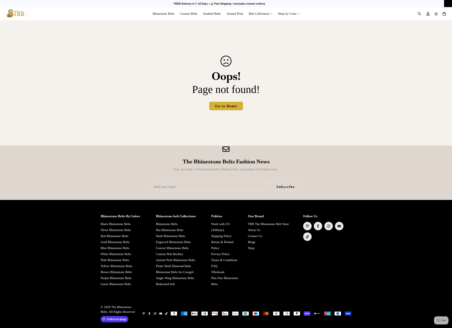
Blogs (251, 242)
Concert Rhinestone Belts (172, 248)
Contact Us (255, 236)
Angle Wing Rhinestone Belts (175, 278)
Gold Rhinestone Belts (115, 242)
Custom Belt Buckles (169, 254)
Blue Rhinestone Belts (115, 248)
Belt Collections (259, 13)
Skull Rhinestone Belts (170, 236)
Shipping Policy (221, 236)
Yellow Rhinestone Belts (116, 266)
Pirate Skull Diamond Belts (173, 266)
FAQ (214, 266)
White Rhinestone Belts (116, 254)
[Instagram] (328, 226)
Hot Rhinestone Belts (169, 230)
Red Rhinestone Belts (114, 236)
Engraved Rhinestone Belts (173, 242)
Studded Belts (212, 13)
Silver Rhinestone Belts (116, 230)
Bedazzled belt (165, 284)
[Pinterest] (307, 226)
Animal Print (235, 13)
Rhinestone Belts (163, 13)
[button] (444, 14)
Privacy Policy (220, 254)
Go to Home (226, 106)
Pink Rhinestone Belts (115, 260)
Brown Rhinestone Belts (116, 272)
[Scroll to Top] (445, 309)
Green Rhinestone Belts (116, 284)
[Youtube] (339, 226)
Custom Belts (188, 13)
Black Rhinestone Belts (116, 224)
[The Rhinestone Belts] (16, 13)
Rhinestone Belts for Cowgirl (175, 272)
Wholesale (218, 272)
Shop (251, 248)
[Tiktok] (307, 236)
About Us (254, 230)
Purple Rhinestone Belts (116, 278)
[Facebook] (318, 226)
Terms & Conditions (224, 260)
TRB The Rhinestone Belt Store (268, 224)
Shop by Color (287, 13)
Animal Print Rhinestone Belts (175, 260)
